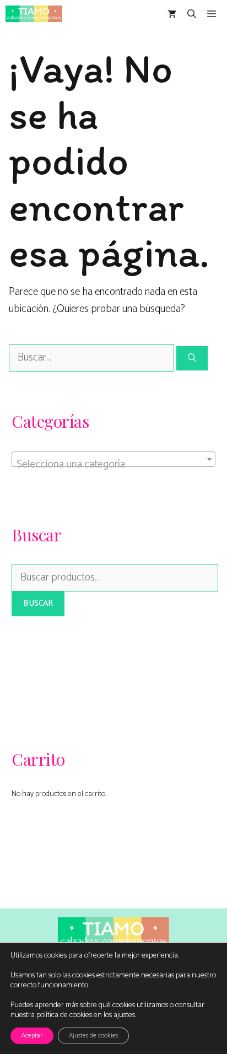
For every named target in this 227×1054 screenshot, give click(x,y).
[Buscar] (192, 358)
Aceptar (31, 1035)
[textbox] (113, 465)
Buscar (38, 603)
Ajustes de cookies (93, 1035)
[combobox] (113, 459)
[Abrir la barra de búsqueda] (192, 14)
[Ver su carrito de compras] (172, 14)
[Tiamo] (34, 14)
